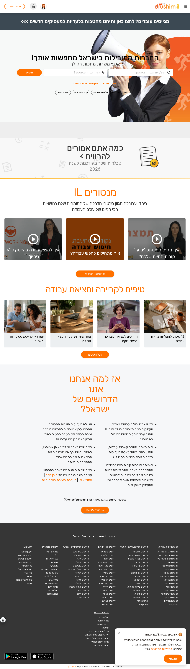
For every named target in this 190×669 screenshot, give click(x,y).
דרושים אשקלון (81, 555)
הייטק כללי (142, 601)
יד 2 (56, 555)
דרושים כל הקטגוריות (168, 551)
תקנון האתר (26, 551)
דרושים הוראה (171, 580)
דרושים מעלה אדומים (78, 569)
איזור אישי (85, 480)
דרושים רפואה (141, 580)
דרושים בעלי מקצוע (169, 576)
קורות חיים (53, 587)
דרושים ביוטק (172, 597)
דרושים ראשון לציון (107, 562)
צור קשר (28, 572)
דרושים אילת (83, 558)
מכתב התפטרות (101, 645)
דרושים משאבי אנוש (138, 555)
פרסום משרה (14, 6)
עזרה (29, 576)
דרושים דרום (83, 594)
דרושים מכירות (171, 601)
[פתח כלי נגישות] (3, 620)
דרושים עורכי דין (140, 565)
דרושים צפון (83, 590)
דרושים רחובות (82, 576)
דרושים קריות (109, 594)
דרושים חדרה (109, 587)
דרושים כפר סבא (108, 576)
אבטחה (54, 562)
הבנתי (173, 658)
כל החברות (27, 565)
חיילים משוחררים (101, 92)
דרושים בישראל (108, 551)
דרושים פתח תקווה (107, 565)
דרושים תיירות (141, 594)
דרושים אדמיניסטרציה (167, 558)
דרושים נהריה (109, 597)
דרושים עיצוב (142, 562)
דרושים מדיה (142, 569)
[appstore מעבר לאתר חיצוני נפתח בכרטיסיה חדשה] (42, 656)
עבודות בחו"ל (83, 597)
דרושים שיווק (142, 583)
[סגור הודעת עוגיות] (119, 633)
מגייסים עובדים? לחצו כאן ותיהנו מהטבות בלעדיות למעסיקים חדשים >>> (95, 21)
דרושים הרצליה (108, 580)
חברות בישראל (25, 569)
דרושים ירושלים (81, 562)
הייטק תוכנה (142, 604)
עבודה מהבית (81, 92)
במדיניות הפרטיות (161, 649)
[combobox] (141, 72)
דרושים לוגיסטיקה (169, 594)
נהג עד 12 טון (52, 572)
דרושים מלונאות (140, 551)
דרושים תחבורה (140, 576)
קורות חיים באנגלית (100, 642)
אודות (29, 583)
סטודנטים (53, 580)
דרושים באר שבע (81, 551)
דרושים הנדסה (171, 583)
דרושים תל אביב (108, 555)
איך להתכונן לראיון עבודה (97, 634)
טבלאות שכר (52, 590)
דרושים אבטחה (140, 590)
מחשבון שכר (52, 594)
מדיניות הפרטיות (24, 555)
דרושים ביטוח (172, 569)
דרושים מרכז (82, 580)
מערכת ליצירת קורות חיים (59, 480)
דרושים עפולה (109, 604)
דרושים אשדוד (82, 572)
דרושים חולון (110, 558)
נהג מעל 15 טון (51, 576)
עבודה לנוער (103, 620)
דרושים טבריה (109, 601)
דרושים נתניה (109, 572)
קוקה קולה (53, 565)
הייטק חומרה (172, 604)
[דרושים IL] (166, 6)
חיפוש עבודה (103, 624)
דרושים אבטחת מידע (168, 555)
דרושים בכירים (171, 572)
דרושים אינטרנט (170, 565)
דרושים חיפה (109, 590)
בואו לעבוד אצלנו (24, 580)
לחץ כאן (72, 666)
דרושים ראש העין (107, 569)
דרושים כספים (171, 590)
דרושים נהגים (51, 583)
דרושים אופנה (171, 562)
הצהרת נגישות (25, 562)
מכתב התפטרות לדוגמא (97, 638)
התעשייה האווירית (49, 569)
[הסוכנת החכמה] (43, 6)
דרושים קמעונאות (139, 572)
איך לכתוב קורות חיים (99, 631)
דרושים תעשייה (140, 597)
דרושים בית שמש (81, 565)
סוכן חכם (51, 475)
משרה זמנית (63, 92)
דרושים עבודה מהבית (138, 558)
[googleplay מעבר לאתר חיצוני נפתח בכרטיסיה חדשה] (16, 656)
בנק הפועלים (52, 558)
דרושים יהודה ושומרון (79, 587)
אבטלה (105, 627)
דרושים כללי (172, 587)
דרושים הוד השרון (107, 583)
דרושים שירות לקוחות (137, 587)
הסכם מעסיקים (25, 558)
